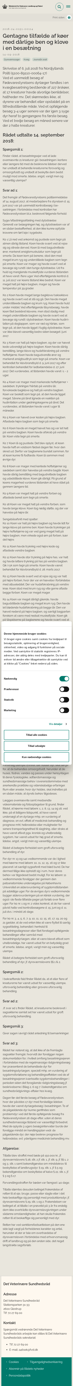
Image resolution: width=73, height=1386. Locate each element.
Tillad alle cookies (36, 734)
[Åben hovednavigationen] (69, 6)
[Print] (69, 17)
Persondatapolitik (20, 1375)
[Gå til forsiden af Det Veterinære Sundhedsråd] (21, 7)
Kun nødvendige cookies (36, 756)
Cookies (14, 1362)
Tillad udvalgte (36, 745)
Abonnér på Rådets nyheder (26, 1368)
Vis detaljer (55, 724)
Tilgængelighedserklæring (46, 1362)
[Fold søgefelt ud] (59, 7)
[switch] (64, 689)
